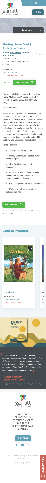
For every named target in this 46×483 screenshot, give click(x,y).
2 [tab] (10, 384)
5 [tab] (21, 384)
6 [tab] (25, 384)
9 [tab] (36, 384)
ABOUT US (23, 414)
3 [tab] (14, 384)
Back (41, 54)
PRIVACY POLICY (23, 417)
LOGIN (38, 12)
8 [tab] (32, 384)
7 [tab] (28, 384)
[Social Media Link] (16, 445)
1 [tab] (6, 384)
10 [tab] (39, 384)
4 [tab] (17, 384)
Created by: (18, 463)
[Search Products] (31, 3)
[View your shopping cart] (35, 3)
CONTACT (23, 438)
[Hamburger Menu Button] (42, 3)
